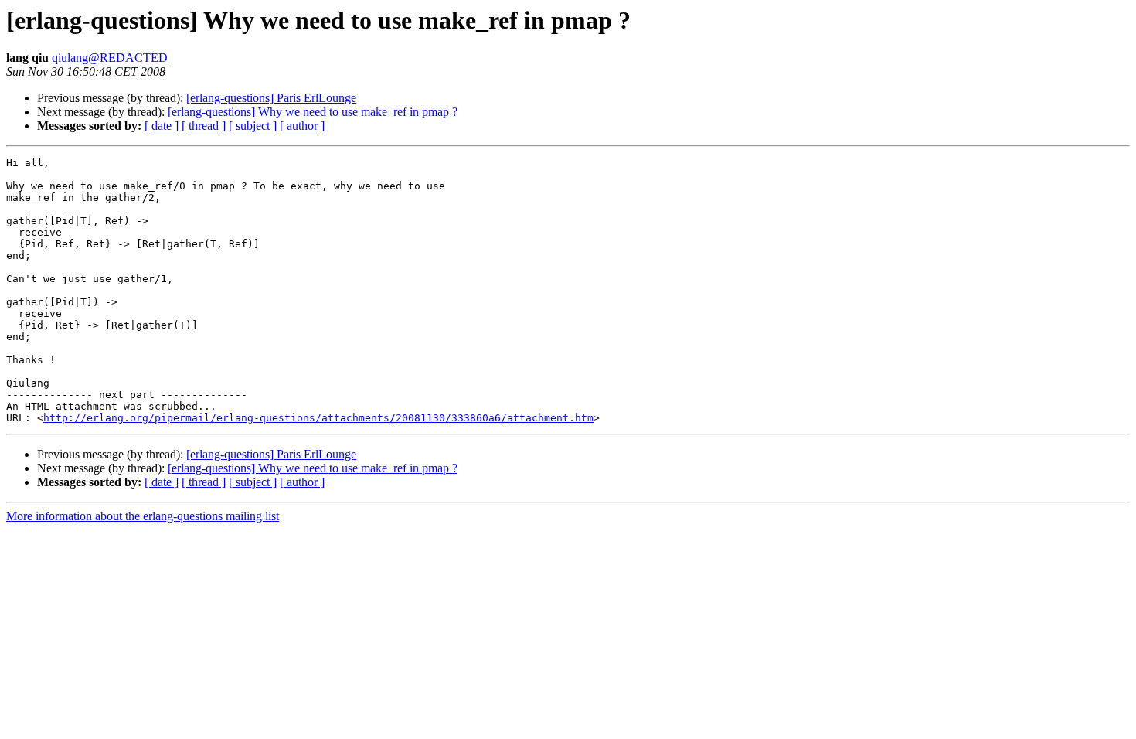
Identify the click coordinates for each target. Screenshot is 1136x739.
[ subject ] (253, 125)
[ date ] (162, 125)
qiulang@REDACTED (110, 57)
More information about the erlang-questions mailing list (142, 516)
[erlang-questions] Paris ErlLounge (271, 97)
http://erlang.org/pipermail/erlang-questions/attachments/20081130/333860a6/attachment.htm (318, 418)
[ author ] (302, 125)
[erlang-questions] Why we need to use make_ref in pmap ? (312, 111)
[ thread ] (204, 125)
